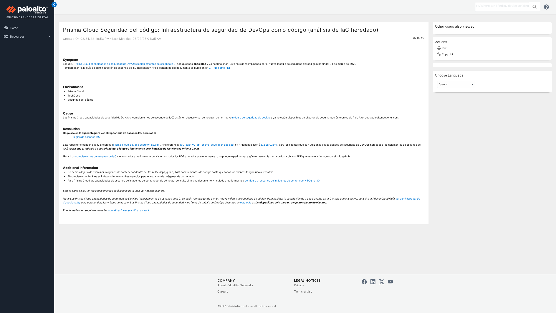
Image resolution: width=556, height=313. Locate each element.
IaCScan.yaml (268, 144)
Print (444, 48)
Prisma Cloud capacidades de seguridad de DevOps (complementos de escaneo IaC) (125, 63)
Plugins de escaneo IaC (86, 136)
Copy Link (447, 54)
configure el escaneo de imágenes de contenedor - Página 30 (282, 180)
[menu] (27, 32)
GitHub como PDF (220, 67)
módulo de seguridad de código (251, 117)
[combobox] (501, 5)
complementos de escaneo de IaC (96, 156)
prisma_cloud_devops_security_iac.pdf (136, 144)
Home (14, 28)
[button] (534, 6)
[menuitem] (27, 27)
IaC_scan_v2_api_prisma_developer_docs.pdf (207, 144)
